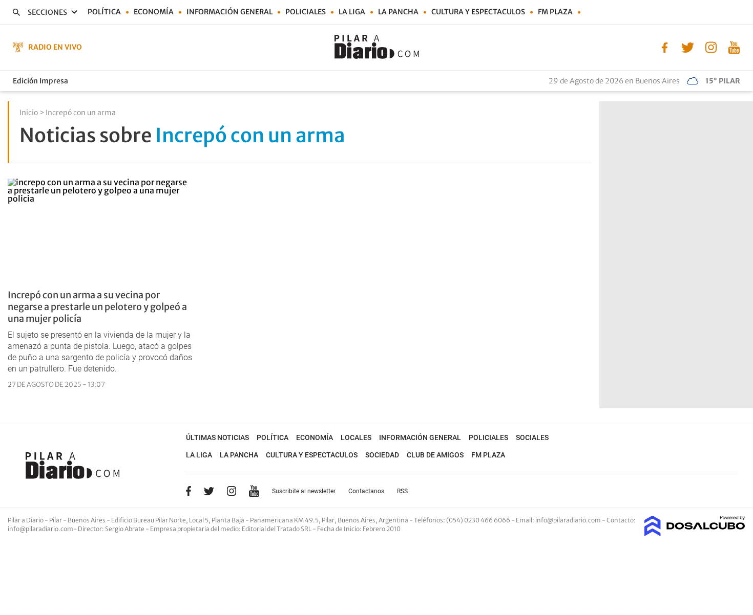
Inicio (28, 112)
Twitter (209, 491)
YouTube (254, 491)
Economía (154, 11)
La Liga (352, 11)
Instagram (231, 490)
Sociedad (382, 455)
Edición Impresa (40, 80)
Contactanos (366, 491)
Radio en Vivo (55, 47)
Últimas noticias (217, 437)
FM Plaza (555, 11)
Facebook (188, 490)
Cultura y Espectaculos (478, 11)
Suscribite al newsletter (304, 491)
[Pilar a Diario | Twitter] (687, 46)
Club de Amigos (435, 455)
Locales (356, 437)
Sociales (532, 437)
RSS (402, 491)
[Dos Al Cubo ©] (694, 533)
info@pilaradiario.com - (570, 520)
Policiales (305, 11)
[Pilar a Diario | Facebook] (664, 46)
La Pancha (398, 11)
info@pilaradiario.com (40, 529)
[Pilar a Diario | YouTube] (733, 46)
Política (104, 11)
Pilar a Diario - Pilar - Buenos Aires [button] (57, 520)
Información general (229, 11)
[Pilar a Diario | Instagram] (710, 46)
